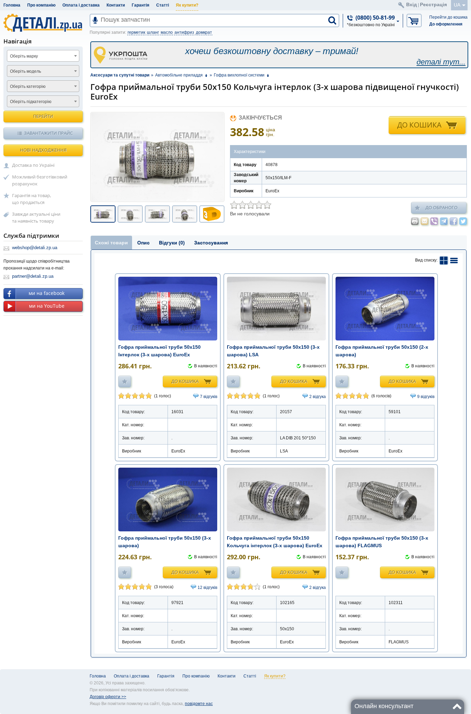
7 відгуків (208, 396)
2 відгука (317, 396)
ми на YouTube (46, 306)
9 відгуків (425, 396)
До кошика (419, 125)
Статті (162, 5)
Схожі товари (111, 242)
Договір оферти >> (108, 696)
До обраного (441, 207)
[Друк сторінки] (415, 221)
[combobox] (43, 56)
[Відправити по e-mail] (424, 221)
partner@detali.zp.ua (32, 276)
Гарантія (140, 5)
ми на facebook (46, 293)
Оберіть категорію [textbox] (28, 86)
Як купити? (187, 5)
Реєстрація (433, 4)
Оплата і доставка (81, 5)
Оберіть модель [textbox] (25, 71)
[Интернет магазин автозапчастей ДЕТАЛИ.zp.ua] (43, 24)
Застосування (211, 242)
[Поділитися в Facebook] (453, 221)
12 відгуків (207, 587)
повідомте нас (199, 703)
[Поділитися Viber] (434, 221)
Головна (11, 5)
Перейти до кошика (448, 17)
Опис (143, 242)
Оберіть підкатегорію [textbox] (30, 101)
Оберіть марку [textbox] (24, 56)
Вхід (411, 4)
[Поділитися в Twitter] (463, 221)
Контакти (116, 5)
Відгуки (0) (172, 242)
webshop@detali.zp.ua (34, 247)
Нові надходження (43, 150)
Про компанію (41, 5)
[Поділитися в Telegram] (444, 221)
